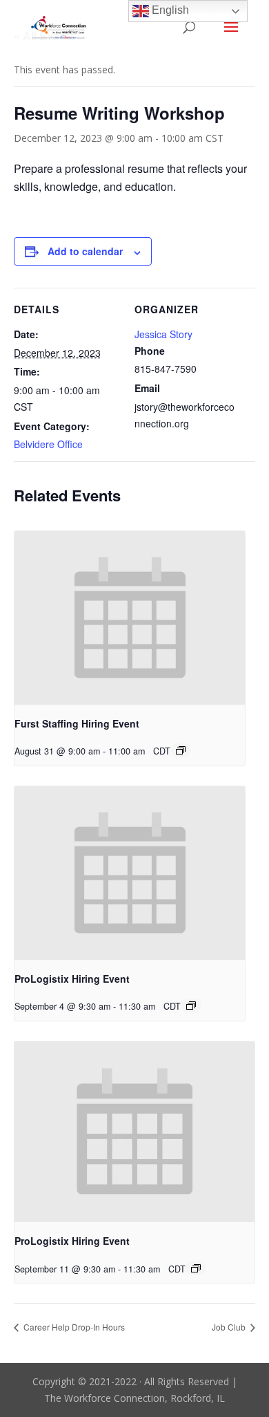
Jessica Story (163, 334)
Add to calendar (85, 251)
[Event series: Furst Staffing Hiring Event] (181, 750)
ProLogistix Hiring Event (72, 978)
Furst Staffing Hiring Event (76, 723)
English (169, 10)
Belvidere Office (48, 444)
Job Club (230, 1327)
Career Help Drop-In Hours (73, 1327)
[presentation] (129, 618)
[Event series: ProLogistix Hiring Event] (191, 1005)
